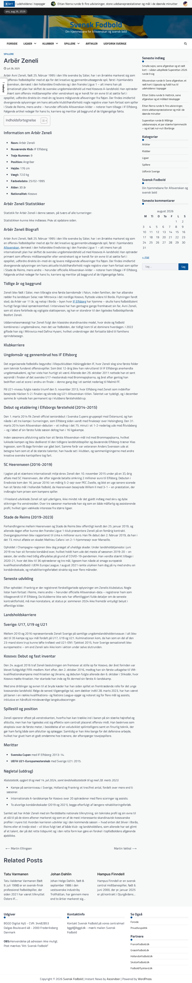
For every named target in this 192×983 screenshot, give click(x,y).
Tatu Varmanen (16, 874)
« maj (145, 257)
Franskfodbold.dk (139, 944)
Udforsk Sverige (115, 44)
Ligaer (27, 44)
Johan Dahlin (60, 874)
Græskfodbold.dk (139, 950)
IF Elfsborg (79, 301)
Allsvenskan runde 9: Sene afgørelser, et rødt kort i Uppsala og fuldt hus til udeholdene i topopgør (164, 84)
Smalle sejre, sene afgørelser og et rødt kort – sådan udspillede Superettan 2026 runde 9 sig (164, 70)
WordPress (145, 979)
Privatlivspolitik (138, 928)
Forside (12, 44)
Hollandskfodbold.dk (141, 956)
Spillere (69, 44)
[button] (3, 87)
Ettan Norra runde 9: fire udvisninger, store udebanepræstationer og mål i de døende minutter (80, 3)
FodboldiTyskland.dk (141, 968)
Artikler (92, 44)
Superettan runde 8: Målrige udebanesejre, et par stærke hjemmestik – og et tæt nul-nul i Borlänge (164, 124)
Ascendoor (113, 979)
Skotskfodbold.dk (139, 962)
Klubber (48, 44)
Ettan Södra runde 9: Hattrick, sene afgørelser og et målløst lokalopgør (161, 97)
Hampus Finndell (110, 874)
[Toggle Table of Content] (42, 120)
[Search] (185, 43)
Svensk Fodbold (96, 24)
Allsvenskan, (12, 247)
